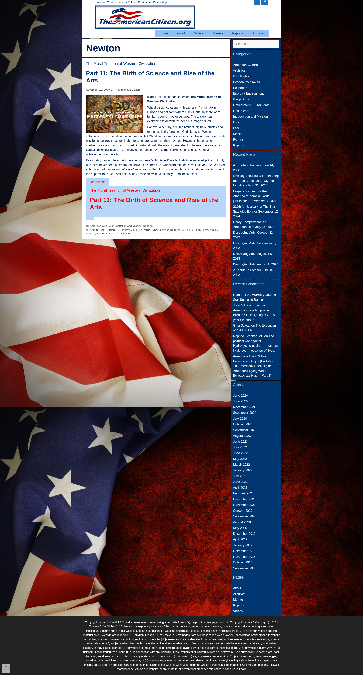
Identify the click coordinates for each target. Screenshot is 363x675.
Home (163, 33)
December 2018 (244, 551)
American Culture (100, 225)
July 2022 (240, 447)
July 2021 (240, 476)
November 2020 (244, 505)
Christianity (158, 229)
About (181, 33)
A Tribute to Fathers (247, 165)
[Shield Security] (6, 669)
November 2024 (244, 407)
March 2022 (241, 464)
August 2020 (242, 522)
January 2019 (242, 545)
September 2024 (244, 413)
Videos (199, 33)
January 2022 (242, 470)
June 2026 (240, 395)
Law (236, 128)
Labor (237, 122)
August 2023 (242, 436)
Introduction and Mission (127, 225)
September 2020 (244, 516)
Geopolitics (241, 99)
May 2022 (240, 459)
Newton (90, 233)
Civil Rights (241, 76)
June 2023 (240, 441)
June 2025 (240, 401)
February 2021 (243, 493)
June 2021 (240, 482)
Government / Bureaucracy (252, 105)
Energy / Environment (248, 93)
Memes (218, 33)
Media (237, 134)
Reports (237, 33)
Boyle (134, 229)
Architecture (97, 229)
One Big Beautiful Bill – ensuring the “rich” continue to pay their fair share (256, 180)
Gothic (186, 229)
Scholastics (112, 233)
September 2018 (244, 568)
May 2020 (240, 528)
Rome (100, 233)
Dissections (174, 229)
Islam (205, 229)
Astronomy (123, 229)
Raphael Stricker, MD (248, 336)
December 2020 (244, 499)
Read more (97, 181)
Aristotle (110, 229)
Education (240, 88)
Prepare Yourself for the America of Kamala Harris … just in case (253, 196)
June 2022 (240, 453)
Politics (238, 139)
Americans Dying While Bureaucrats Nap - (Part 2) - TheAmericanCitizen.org (253, 361)
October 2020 (242, 510)
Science (125, 233)
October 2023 (242, 424)
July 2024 (240, 418)
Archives (258, 33)
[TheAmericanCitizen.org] (145, 17)
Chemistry (145, 229)
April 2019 (240, 539)
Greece (195, 229)
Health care (241, 111)
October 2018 (242, 562)
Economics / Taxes (246, 82)
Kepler (213, 229)
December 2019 (244, 534)
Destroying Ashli (244, 232)
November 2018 (244, 557)
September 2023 (244, 430)
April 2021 (240, 487)
